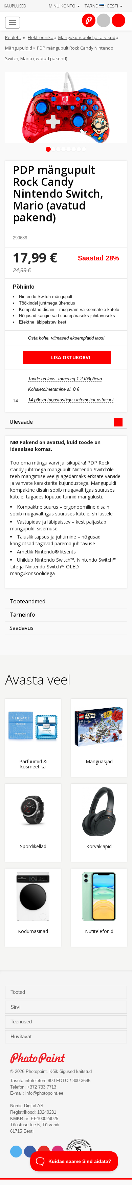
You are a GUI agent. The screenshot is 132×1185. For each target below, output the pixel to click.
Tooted (18, 992)
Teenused (21, 1021)
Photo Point (41, 1058)
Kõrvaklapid (99, 847)
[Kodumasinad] (33, 896)
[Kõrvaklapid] (99, 811)
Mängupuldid (18, 48)
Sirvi (16, 1007)
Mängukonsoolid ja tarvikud (86, 37)
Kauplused (15, 6)
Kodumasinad (33, 931)
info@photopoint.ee (44, 1093)
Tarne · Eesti (102, 6)
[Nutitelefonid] (99, 896)
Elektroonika (40, 37)
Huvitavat (21, 1036)
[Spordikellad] (33, 811)
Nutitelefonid (99, 931)
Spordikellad (33, 847)
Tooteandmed (27, 601)
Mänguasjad (99, 762)
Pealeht (13, 37)
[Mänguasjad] (99, 726)
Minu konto (62, 6)
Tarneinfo (22, 614)
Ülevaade (21, 421)
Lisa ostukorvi (70, 357)
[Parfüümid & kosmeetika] (33, 726)
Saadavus (21, 628)
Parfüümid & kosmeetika (33, 764)
